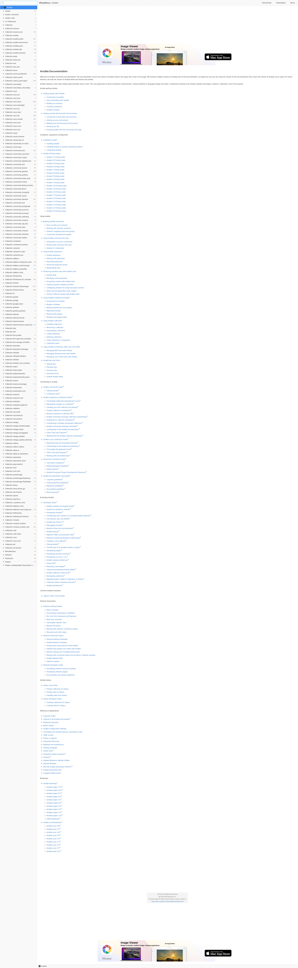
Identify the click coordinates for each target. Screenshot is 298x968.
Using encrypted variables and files (60, 284)
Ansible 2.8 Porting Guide (56, 192)
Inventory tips (52, 370)
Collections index (53, 343)
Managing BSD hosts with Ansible (59, 350)
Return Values (48, 725)
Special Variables (49, 763)
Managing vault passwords (57, 278)
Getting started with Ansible (53, 93)
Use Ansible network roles (56, 622)
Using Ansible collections (52, 321)
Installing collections (54, 324)
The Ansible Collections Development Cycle (63, 401)
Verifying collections (54, 337)
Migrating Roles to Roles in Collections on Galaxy (65, 579)
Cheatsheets (281, 3)
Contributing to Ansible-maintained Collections (64, 423)
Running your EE (53, 126)
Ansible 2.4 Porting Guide (56, 205)
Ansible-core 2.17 (53, 829)
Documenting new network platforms (61, 675)
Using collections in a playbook (58, 340)
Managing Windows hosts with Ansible (61, 354)
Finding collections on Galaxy (58, 689)
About (292, 3)
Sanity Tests (48, 751)
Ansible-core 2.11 (53, 848)
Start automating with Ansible (58, 100)
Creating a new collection (56, 541)
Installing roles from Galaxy (57, 695)
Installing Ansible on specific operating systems (65, 147)
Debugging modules (54, 525)
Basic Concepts (52, 610)
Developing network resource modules (61, 669)
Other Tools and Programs (56, 433)
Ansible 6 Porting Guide (55, 173)
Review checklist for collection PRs (60, 414)
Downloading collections (56, 330)
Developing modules (54, 512)
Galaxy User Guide (50, 685)
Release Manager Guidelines (57, 466)
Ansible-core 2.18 (53, 826)
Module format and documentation (60, 528)
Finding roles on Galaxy (55, 692)
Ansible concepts (53, 110)
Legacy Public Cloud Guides (54, 596)
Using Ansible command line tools (56, 238)
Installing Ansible (53, 144)
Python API (51, 563)
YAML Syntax (48, 735)
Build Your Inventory (54, 619)
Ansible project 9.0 (54, 793)
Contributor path (53, 394)
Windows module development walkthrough (63, 538)
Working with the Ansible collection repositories (64, 436)
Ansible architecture (54, 585)
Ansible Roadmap (50, 783)
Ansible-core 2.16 (53, 832)
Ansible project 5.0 (54, 806)
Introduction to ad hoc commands (59, 242)
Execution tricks (53, 373)
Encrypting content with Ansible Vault (61, 281)
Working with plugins (54, 314)
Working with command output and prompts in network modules (71, 655)
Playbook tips (52, 367)
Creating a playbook (54, 106)
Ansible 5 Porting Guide (55, 176)
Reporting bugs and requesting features (62, 443)
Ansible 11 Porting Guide (56, 157)
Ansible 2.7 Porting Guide (56, 195)
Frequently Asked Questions (54, 754)
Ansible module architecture (57, 560)
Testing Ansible (52, 544)
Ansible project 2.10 (54, 815)
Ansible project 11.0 (54, 787)
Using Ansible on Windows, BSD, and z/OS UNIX (61, 347)
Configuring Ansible (54, 150)
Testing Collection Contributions (59, 410)
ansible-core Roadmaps (52, 822)
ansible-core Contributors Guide (55, 439)
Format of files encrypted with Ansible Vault (63, 294)
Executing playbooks (55, 261)
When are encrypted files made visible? (61, 291)
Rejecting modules (54, 311)
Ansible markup (52, 532)
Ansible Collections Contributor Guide (57, 397)
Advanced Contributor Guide (54, 459)
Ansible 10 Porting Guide (56, 160)
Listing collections (53, 334)
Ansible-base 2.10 (53, 851)
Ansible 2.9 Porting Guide (56, 189)
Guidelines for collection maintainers (60, 420)
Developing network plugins (57, 672)
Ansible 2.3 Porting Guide (56, 208)
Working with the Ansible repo (58, 456)
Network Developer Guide (53, 665)
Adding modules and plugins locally (60, 506)
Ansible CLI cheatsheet (55, 248)
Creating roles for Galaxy (56, 705)
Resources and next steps (56, 632)
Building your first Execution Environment (62, 123)
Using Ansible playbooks (52, 251)
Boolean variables (53, 304)
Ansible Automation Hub (52, 770)
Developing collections (55, 576)
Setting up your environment (57, 120)
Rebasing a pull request (55, 566)
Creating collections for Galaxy (58, 702)
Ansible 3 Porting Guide (55, 182)
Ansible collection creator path (58, 573)
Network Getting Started (52, 606)
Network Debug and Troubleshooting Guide (63, 652)
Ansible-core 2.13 (53, 842)
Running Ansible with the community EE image (64, 130)
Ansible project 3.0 (54, 812)
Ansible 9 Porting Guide (55, 163)
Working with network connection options (62, 629)
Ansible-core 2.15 (53, 835)
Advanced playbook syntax (57, 265)
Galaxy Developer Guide (52, 699)
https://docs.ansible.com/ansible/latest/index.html (167, 901)
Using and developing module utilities (61, 570)
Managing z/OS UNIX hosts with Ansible (62, 357)
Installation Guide (49, 140)
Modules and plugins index (57, 317)
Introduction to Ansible (55, 97)
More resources (52, 492)
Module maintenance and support (59, 307)
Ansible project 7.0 (54, 800)
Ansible (44, 966)
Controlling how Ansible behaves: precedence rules (62, 732)
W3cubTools (266, 3)
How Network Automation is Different (61, 613)
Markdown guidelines (55, 486)
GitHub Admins (52, 469)
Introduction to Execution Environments (61, 117)
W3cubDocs (44, 3)
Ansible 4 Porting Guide (55, 179)
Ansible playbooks (53, 255)
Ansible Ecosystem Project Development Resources (66, 472)
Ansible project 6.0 (54, 803)
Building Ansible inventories (53, 221)
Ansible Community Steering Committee (62, 426)
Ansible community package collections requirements (67, 417)
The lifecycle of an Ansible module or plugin (63, 547)
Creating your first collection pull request (62, 407)
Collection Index (49, 716)
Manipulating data (53, 268)
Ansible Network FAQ (55, 658)
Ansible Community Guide (53, 387)
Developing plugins (54, 550)
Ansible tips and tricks (51, 360)
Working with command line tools (59, 245)
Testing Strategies (50, 748)
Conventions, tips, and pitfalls (58, 519)
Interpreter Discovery (51, 741)
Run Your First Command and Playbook (61, 616)
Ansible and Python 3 (55, 522)
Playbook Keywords (50, 722)
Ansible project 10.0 (54, 790)
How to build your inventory (57, 225)
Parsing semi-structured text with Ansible (62, 645)
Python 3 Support (50, 738)
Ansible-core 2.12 (53, 845)
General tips (51, 364)
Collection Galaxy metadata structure (61, 582)
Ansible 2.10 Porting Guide (56, 186)
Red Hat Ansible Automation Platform (57, 767)
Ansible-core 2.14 (53, 839)
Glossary (46, 757)
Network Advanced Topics (53, 636)
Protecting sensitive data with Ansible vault (59, 271)
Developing (57, 557)
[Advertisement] (110, 26)
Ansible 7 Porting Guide (55, 170)
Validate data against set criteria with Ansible (64, 649)
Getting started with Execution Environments (60, 113)
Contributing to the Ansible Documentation (63, 429)
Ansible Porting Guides (51, 153)
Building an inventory (55, 103)
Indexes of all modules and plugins (56, 719)
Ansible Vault (51, 275)
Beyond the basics (54, 626)
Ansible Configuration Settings (54, 729)
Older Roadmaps (53, 819)
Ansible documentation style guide (56, 476)
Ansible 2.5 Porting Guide (56, 201)
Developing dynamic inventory (58, 554)
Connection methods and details (59, 234)
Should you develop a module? (58, 509)
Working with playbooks (56, 258)
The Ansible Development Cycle (59, 449)
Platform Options (53, 661)
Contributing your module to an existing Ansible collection (68, 516)
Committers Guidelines (55, 463)
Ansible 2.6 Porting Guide (56, 198)
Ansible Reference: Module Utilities (56, 760)
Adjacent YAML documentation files (60, 535)
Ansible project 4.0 (54, 809)
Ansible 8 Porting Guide (55, 167)
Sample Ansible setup (55, 377)
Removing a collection (55, 327)
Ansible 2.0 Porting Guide (56, 211)
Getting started (52, 391)
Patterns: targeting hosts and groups (61, 231)
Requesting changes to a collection (60, 404)
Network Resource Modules (57, 639)
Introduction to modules (56, 301)
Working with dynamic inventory (59, 228)
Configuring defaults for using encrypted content (65, 288)
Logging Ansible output (52, 773)
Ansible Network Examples (57, 642)
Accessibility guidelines (55, 489)
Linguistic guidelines (54, 479)
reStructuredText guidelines (57, 483)
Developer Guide (49, 502)
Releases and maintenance (53, 744)
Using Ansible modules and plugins (56, 298)
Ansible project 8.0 (54, 797)
